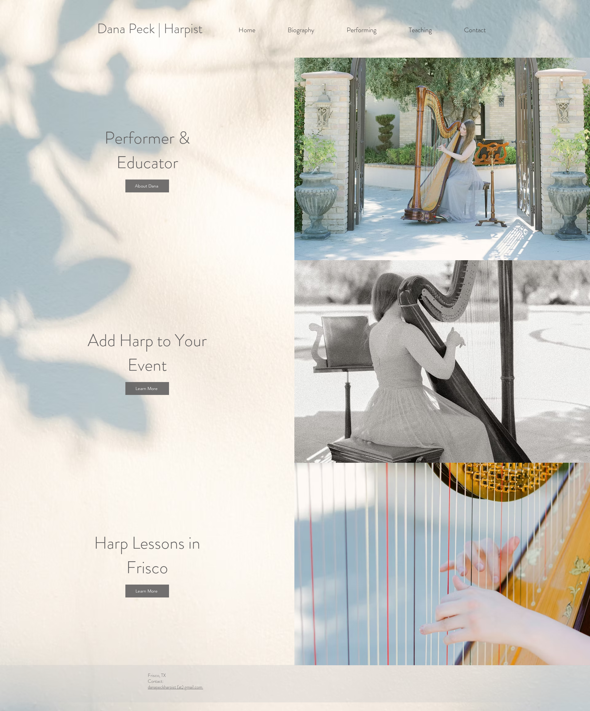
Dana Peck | (130, 28)
